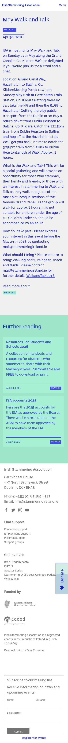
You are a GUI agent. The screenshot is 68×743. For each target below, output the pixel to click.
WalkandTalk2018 (40, 276)
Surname (40, 700)
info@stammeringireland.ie (36, 502)
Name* (10, 700)
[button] (62, 5)
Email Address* (14, 713)
